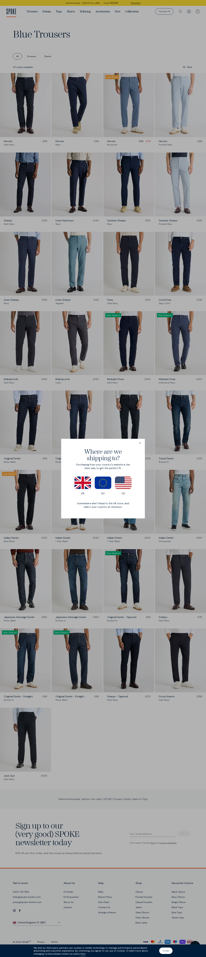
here (82, 953)
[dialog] (103, 478)
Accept (166, 950)
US (123, 493)
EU (103, 493)
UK (82, 493)
